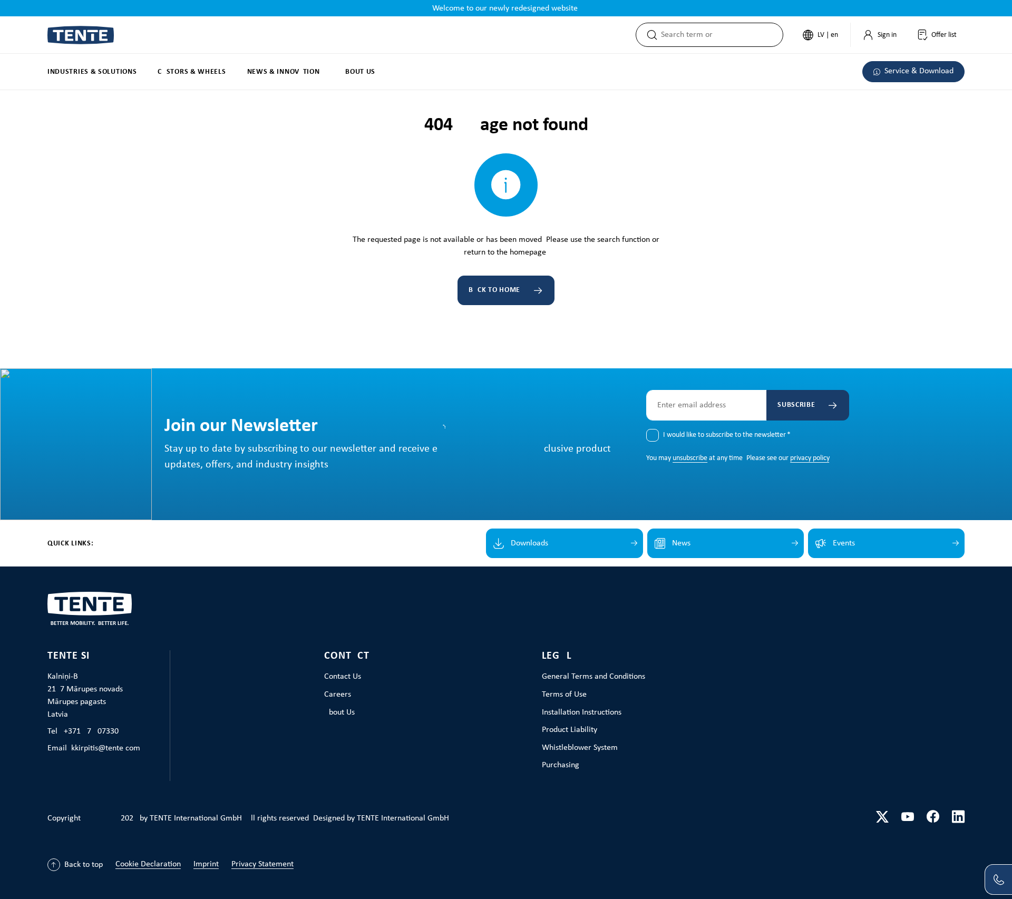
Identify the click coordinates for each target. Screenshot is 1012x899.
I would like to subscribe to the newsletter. (727, 435)
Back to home (494, 290)
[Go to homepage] (80, 35)
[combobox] (722, 34)
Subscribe (796, 405)
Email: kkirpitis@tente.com (93, 748)
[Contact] (998, 879)
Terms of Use (564, 694)
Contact (346, 656)
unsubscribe (690, 458)
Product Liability (569, 730)
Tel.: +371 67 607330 (83, 731)
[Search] (648, 34)
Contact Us (342, 676)
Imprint (206, 864)
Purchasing (560, 765)
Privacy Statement (262, 864)
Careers (337, 694)
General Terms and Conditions (593, 676)
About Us (339, 712)
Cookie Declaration (148, 864)
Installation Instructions (581, 712)
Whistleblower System (580, 748)
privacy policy (809, 458)
